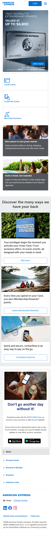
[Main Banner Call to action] (25, 41)
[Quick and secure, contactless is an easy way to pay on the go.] (25, 329)
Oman (8, 500)
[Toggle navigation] (45, 3)
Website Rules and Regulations (15, 516)
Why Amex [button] (25, 260)
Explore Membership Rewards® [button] (25, 311)
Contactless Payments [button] (25, 357)
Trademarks (35, 516)
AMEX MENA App (34, 417)
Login (35, 3)
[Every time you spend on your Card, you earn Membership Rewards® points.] (25, 279)
